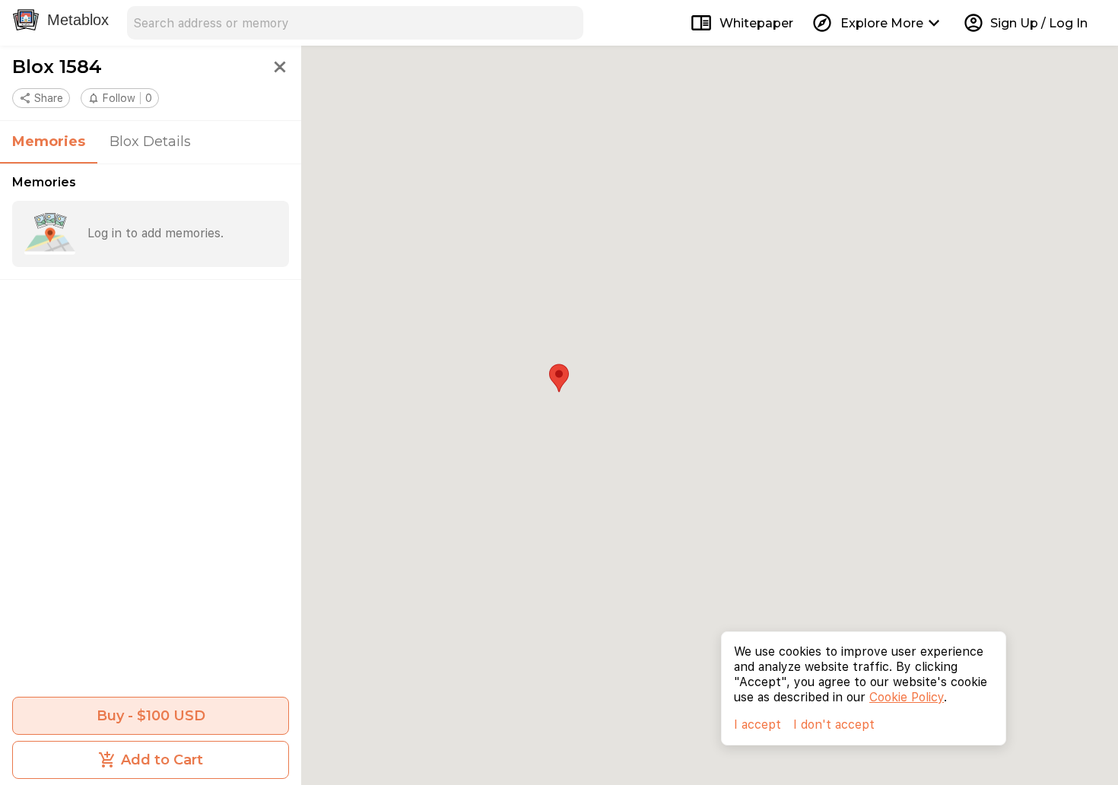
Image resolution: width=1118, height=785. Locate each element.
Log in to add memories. (155, 233)
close (280, 67)
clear (566, 23)
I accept (757, 724)
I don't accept (834, 724)
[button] (120, 98)
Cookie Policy (906, 697)
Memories (48, 141)
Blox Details (150, 141)
